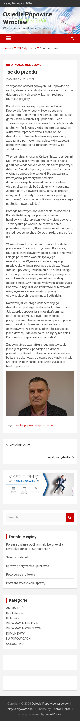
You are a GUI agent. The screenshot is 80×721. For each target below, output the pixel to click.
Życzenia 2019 (20, 445)
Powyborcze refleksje (20, 574)
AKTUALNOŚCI (16, 608)
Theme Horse (61, 709)
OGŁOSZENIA (15, 644)
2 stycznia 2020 (16, 79)
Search (70, 517)
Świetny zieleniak (17, 557)
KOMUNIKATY (15, 633)
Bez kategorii (15, 613)
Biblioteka (12, 618)
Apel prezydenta (59, 457)
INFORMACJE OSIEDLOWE (23, 64)
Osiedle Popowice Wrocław (50, 703)
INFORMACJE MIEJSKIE (22, 623)
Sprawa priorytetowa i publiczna (27, 566)
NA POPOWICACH (18, 639)
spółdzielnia (46, 425)
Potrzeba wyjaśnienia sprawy (25, 583)
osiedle (18, 425)
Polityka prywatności (19, 709)
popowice (30, 425)
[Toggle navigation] (8, 38)
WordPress (53, 714)
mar (31, 79)
